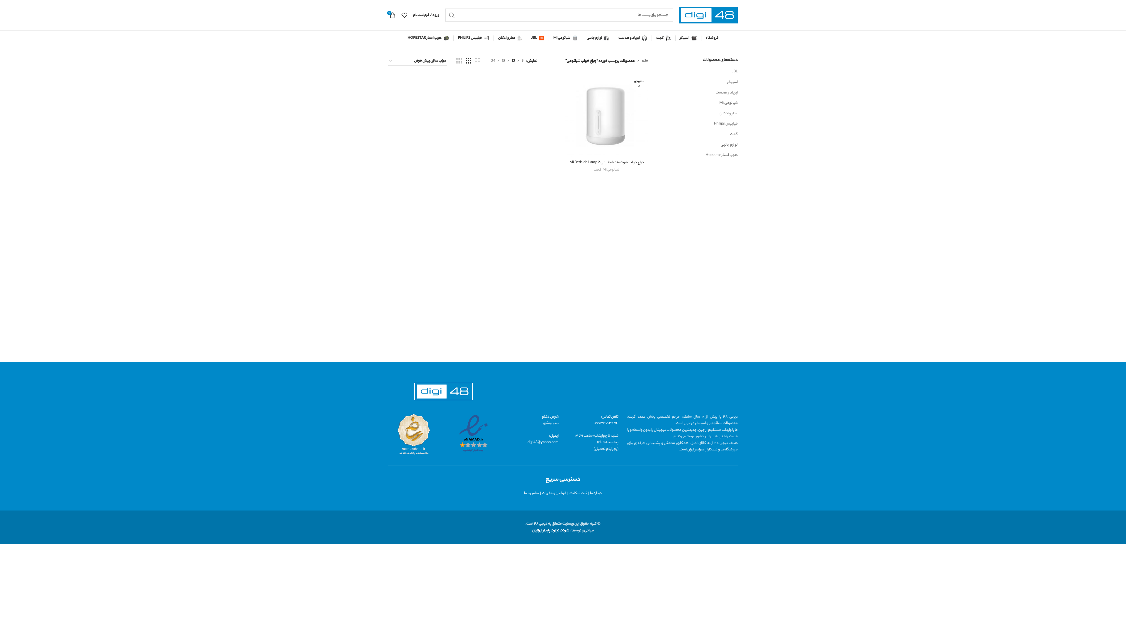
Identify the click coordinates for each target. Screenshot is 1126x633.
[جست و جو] (452, 15)
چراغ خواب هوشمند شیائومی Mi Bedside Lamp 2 (606, 162)
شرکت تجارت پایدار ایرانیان (550, 531)
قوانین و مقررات (554, 493)
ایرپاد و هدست (727, 93)
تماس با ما (531, 493)
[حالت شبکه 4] (459, 61)
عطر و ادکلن (729, 113)
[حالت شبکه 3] (468, 61)
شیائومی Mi (728, 103)
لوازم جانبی (729, 145)
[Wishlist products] (404, 15)
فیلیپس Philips (726, 124)
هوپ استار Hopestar (722, 155)
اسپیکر (732, 82)
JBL (735, 72)
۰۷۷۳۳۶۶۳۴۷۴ (606, 423)
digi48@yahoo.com (543, 442)
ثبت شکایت (578, 493)
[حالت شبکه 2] (477, 61)
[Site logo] (708, 15)
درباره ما (596, 493)
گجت (734, 134)
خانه (645, 61)
